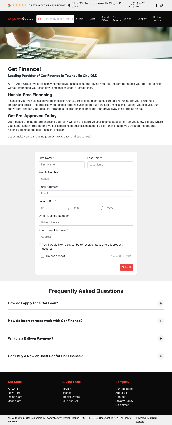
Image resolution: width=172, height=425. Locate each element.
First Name (46, 158)
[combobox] (55, 19)
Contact (120, 397)
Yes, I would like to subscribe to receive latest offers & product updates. (82, 246)
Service (128, 19)
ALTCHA (127, 256)
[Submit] (40, 19)
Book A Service (157, 19)
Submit (126, 267)
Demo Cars (15, 397)
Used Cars (14, 401)
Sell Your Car (70, 401)
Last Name (94, 158)
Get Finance (117, 19)
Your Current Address (53, 230)
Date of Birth (48, 201)
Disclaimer (122, 405)
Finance (66, 393)
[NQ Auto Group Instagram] (162, 5)
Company (142, 19)
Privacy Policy (124, 401)
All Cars (13, 389)
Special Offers (105, 19)
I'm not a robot (55, 256)
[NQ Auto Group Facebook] (157, 5)
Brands (79, 19)
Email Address (48, 187)
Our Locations (124, 389)
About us (121, 393)
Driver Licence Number (54, 216)
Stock (92, 19)
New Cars (14, 393)
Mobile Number (49, 172)
